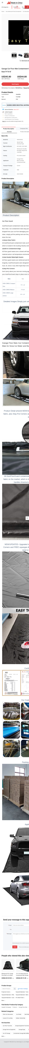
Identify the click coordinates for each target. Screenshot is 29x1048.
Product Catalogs (23, 988)
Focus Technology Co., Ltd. (19, 1041)
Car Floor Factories (7, 1025)
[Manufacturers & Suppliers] (14, 2)
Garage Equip (22, 1029)
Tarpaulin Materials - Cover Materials (9, 997)
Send (15, 947)
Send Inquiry (15, 84)
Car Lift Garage (6, 1033)
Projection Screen (6, 992)
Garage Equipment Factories (22, 1025)
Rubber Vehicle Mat (20, 1018)
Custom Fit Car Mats (8, 1018)
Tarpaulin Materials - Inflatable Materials (11, 994)
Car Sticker (18, 1014)
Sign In (4, 121)
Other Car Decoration (8, 1014)
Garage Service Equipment (9, 1029)
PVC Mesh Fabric (20, 997)
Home (3, 11)
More (3, 1036)
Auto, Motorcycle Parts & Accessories (13, 11)
